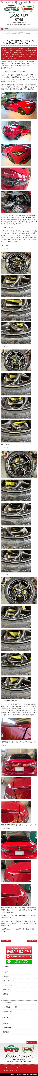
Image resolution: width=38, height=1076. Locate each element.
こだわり (6, 998)
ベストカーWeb (27, 50)
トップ (5, 972)
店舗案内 (6, 976)
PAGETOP (32, 1042)
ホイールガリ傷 (5, 58)
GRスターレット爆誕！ (7, 50)
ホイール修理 (13, 58)
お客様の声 (7, 1002)
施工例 (5, 994)
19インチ (15, 48)
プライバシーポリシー (10, 1070)
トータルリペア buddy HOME (9, 32)
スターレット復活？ (18, 50)
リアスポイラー (22, 48)
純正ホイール (22, 56)
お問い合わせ (7, 1011)
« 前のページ (5, 940)
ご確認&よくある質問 (10, 1007)
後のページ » (32, 940)
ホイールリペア (15, 54)
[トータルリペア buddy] (19, 12)
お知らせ (6, 1023)
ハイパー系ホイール (31, 48)
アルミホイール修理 (25, 54)
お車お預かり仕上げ (13, 56)
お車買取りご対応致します (19, 52)
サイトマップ (15, 1067)
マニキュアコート (9, 985)
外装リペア (7, 989)
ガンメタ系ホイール (30, 56)
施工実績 (21, 32)
